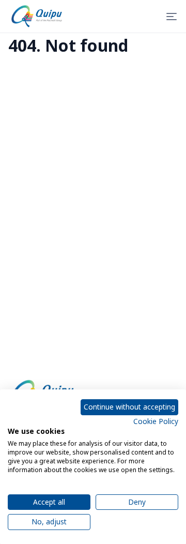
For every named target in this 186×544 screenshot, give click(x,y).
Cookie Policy (155, 421)
